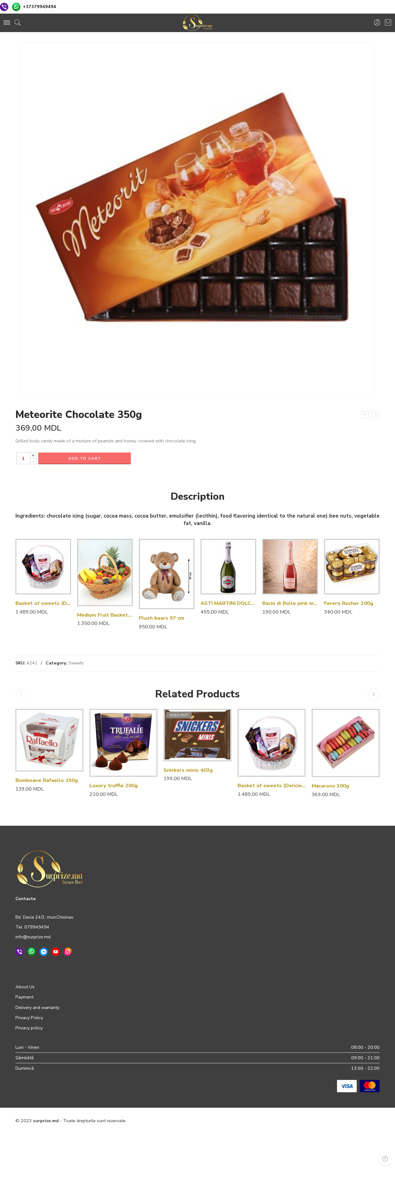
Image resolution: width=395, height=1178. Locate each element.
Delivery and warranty (37, 1007)
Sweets (76, 663)
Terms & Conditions (267, 1134)
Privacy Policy (29, 1018)
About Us (25, 987)
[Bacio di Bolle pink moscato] (290, 566)
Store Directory (339, 1134)
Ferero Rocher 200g (348, 603)
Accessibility (305, 1134)
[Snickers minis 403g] (197, 735)
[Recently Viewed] (385, 1159)
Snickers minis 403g (188, 770)
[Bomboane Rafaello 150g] (49, 740)
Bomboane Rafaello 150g (46, 780)
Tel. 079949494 (32, 927)
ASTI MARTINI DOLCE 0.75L (228, 603)
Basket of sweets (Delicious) (43, 603)
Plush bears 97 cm (161, 618)
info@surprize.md (33, 937)
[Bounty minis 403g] (376, 415)
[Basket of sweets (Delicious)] (43, 566)
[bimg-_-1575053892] (197, 220)
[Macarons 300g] (346, 743)
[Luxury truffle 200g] (123, 742)
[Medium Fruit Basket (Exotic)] (105, 572)
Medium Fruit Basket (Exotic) (105, 614)
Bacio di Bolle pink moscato (290, 603)
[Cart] (388, 23)
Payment (24, 997)
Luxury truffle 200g (113, 785)
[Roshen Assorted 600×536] (365, 415)
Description (198, 497)
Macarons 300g (330, 785)
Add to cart (84, 458)
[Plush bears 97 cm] (166, 574)
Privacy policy (29, 1028)
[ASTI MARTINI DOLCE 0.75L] (228, 566)
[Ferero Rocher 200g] (352, 566)
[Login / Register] (377, 23)
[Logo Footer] (49, 868)
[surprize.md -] (197, 22)
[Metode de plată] (358, 1085)
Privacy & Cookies (224, 1134)
